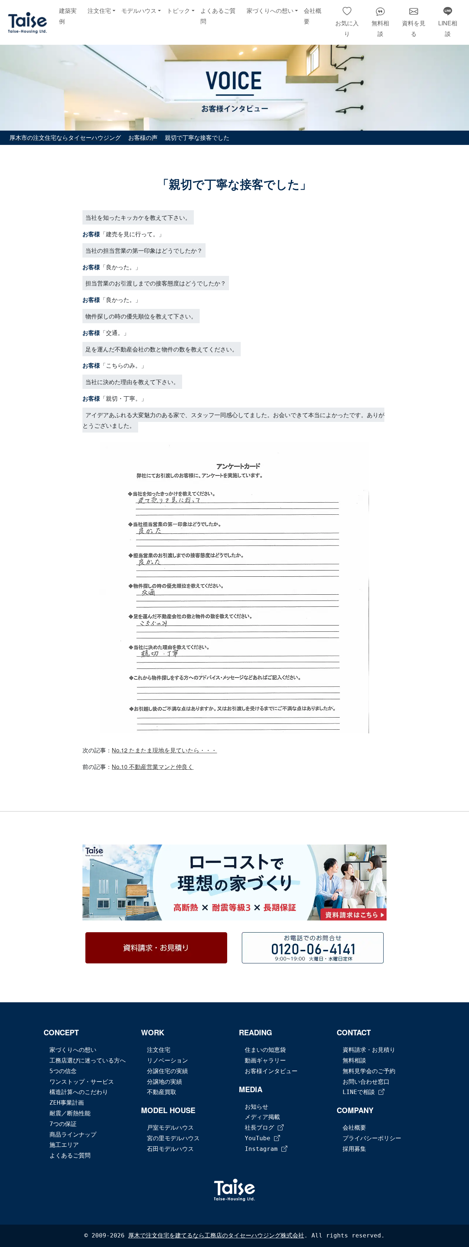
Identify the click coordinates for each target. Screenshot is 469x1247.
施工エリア (64, 1144)
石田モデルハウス (170, 1148)
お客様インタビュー (271, 1071)
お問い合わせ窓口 (366, 1081)
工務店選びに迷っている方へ (87, 1060)
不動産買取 (161, 1092)
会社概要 (312, 16)
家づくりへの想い (72, 1049)
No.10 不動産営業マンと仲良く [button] (152, 766)
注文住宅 (158, 1049)
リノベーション (167, 1060)
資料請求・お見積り (369, 1049)
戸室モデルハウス (170, 1127)
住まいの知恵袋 (265, 1049)
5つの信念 (63, 1071)
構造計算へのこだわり (78, 1092)
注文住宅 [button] (99, 10)
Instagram (263, 1148)
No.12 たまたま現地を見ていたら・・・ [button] (164, 750)
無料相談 (354, 1060)
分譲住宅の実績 (167, 1071)
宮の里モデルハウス (173, 1138)
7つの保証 (63, 1123)
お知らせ (256, 1106)
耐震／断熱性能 (70, 1113)
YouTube (259, 1138)
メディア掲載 (262, 1116)
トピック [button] (178, 10)
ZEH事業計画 (66, 1102)
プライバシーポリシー (372, 1138)
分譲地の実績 (164, 1081)
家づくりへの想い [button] (270, 10)
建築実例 (68, 16)
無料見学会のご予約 (369, 1071)
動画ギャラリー (265, 1060)
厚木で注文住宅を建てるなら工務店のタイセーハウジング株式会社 (216, 1235)
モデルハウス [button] (138, 10)
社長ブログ (261, 1127)
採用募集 (354, 1148)
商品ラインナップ (72, 1134)
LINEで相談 (360, 1092)
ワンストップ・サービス (81, 1081)
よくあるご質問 (218, 16)
